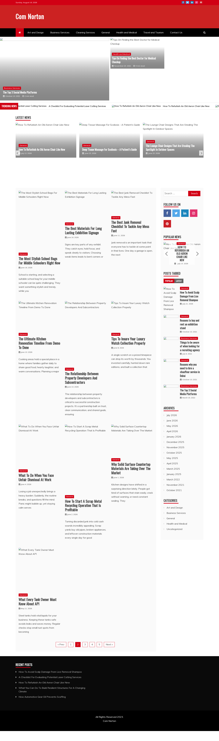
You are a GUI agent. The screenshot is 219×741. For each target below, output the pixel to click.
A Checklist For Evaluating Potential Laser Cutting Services (50, 678)
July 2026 (172, 416)
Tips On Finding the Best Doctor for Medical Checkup (134, 60)
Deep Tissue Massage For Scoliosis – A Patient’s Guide (49, 151)
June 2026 (172, 421)
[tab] (169, 282)
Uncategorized (174, 530)
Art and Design (35, 32)
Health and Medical (126, 32)
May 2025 (172, 459)
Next (201, 154)
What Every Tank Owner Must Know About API (37, 603)
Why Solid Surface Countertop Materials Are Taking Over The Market (130, 470)
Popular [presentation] (169, 282)
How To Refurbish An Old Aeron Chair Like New (167, 107)
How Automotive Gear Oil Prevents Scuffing (42, 697)
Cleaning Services (85, 32)
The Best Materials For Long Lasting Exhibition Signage (83, 232)
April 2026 (172, 432)
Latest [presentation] (179, 282)
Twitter (187, 2)
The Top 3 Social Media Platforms (20, 92)
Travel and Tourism (153, 32)
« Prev (61, 645)
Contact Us (176, 32)
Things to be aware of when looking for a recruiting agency (190, 347)
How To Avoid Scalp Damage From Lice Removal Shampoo (189, 297)
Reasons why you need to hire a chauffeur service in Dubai (190, 371)
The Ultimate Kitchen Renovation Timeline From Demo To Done (39, 344)
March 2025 (173, 469)
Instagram (196, 2)
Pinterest (201, 2)
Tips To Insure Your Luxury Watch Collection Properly (128, 342)
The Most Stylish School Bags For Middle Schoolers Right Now (39, 262)
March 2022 (173, 480)
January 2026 (174, 437)
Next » (109, 645)
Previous (18, 154)
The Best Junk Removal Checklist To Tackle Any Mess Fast (130, 228)
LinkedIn (192, 2)
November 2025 (175, 448)
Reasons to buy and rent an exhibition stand (189, 325)
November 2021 (175, 486)
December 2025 (175, 443)
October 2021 (174, 491)
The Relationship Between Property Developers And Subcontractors (81, 379)
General (105, 32)
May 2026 (172, 427)
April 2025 (172, 464)
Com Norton (30, 16)
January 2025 (174, 475)
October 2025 (174, 453)
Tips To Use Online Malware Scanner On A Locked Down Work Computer (174, 174)
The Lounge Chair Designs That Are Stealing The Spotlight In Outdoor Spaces (110, 149)
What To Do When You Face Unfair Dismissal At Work (36, 478)
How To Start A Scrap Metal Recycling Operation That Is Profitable (83, 507)
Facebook (183, 2)
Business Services (59, 32)
